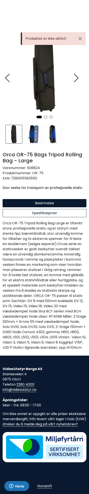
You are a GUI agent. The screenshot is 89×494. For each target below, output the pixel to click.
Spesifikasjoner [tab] (44, 213)
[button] (39, 117)
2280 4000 (25, 384)
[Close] (80, 39)
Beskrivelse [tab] (44, 203)
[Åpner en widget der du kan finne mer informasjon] (16, 486)
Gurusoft (44, 485)
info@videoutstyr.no (20, 389)
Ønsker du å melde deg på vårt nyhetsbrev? (40, 424)
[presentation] (8, 78)
